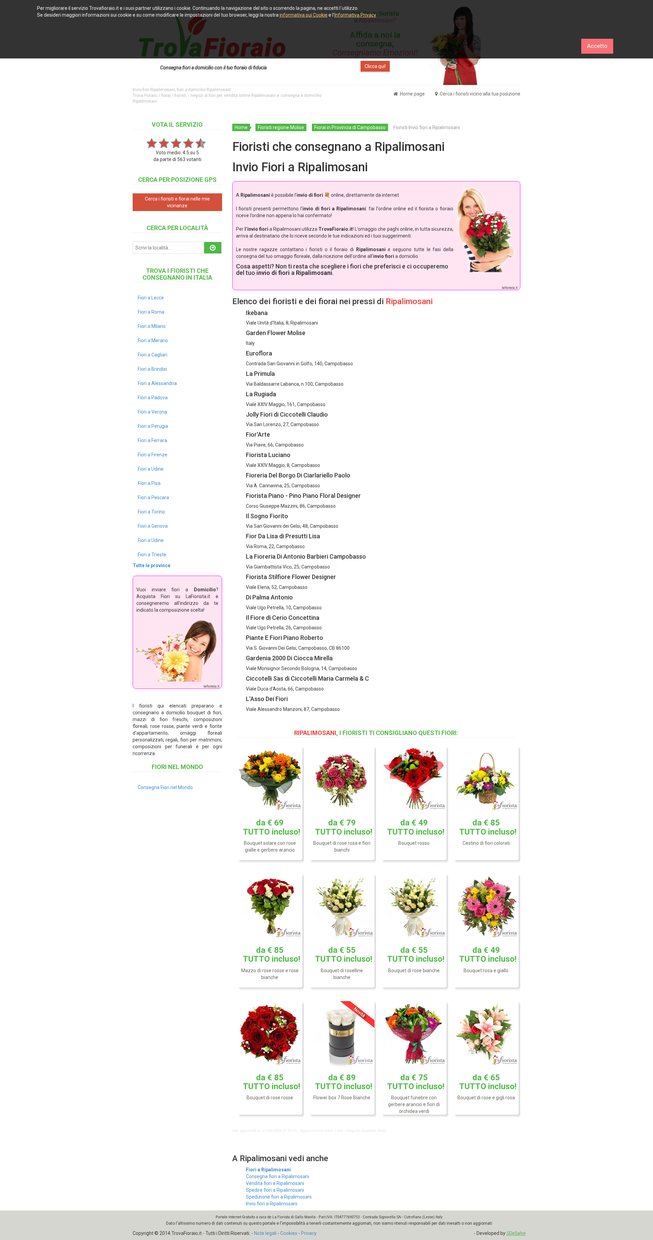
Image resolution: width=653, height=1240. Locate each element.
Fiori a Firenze (152, 454)
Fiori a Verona (152, 412)
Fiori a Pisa (149, 483)
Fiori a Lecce (151, 297)
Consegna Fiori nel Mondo (165, 787)
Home (241, 127)
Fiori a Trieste (152, 554)
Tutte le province (151, 565)
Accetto (597, 45)
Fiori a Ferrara (152, 440)
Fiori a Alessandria (157, 383)
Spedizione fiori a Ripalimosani (279, 1197)
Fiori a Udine (151, 469)
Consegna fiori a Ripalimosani (277, 1176)
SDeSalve (515, 1233)
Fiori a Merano (153, 340)
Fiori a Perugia (153, 426)
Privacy (309, 1233)
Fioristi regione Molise (281, 127)
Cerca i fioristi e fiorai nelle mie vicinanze (177, 202)
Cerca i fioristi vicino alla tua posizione (479, 94)
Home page (412, 94)
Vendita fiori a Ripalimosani (275, 1183)
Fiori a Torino (151, 511)
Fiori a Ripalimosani (268, 1169)
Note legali (265, 1233)
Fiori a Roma (151, 312)
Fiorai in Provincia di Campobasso (350, 127)
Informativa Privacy (355, 15)
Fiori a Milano (152, 326)
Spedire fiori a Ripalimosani (275, 1190)
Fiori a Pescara (153, 497)
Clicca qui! (375, 66)
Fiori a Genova (153, 526)
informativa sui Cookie (304, 15)
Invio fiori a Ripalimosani (271, 1203)
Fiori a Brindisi (152, 369)
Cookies (288, 1233)
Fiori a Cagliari (152, 354)
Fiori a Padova (153, 397)
